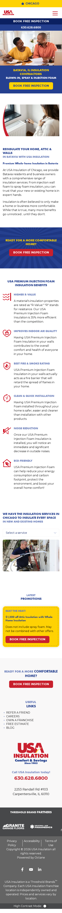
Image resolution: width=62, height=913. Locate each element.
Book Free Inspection (31, 21)
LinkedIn (39, 869)
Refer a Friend (18, 712)
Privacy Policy (12, 843)
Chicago (32, 3)
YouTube (31, 869)
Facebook (22, 869)
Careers (13, 716)
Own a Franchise (20, 720)
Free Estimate (17, 724)
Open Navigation (55, 13)
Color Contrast (46, 906)
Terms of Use (51, 843)
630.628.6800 (31, 27)
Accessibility (32, 841)
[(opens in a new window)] (40, 827)
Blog (10, 727)
